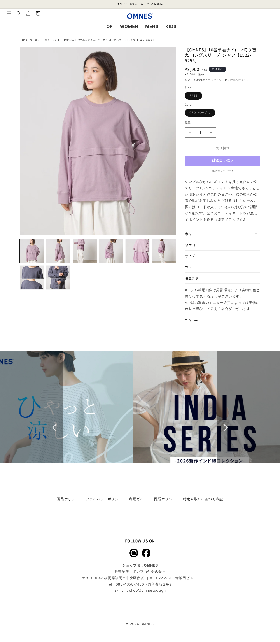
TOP (108, 26)
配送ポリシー (165, 499)
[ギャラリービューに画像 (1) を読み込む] (32, 251)
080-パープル (201, 114)
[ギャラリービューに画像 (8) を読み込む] (58, 277)
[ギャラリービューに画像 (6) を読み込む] (164, 251)
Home (23, 39)
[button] (9, 13)
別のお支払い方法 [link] (223, 171)
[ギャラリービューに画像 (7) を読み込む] (32, 277)
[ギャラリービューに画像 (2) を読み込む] (58, 251)
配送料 (198, 79)
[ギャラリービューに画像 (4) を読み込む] (111, 251)
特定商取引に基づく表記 (203, 499)
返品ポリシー (68, 499)
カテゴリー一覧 (38, 39)
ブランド (55, 39)
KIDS (170, 26)
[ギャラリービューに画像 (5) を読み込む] (137, 251)
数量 (188, 122)
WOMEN (129, 26)
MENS (151, 26)
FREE (195, 96)
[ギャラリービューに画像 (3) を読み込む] (85, 251)
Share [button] (193, 320)
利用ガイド (138, 499)
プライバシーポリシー (104, 499)
